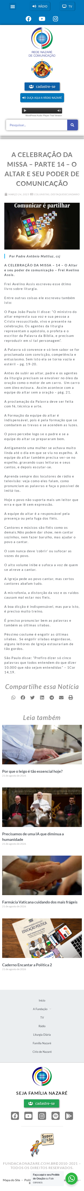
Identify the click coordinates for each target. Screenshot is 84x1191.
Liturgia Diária (42, 1034)
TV (42, 1017)
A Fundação (40, 1009)
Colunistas (41, 194)
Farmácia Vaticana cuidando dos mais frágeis (40, 902)
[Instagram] (42, 1116)
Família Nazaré (42, 1043)
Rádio (42, 1026)
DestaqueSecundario (65, 194)
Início (42, 1000)
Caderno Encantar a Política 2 (27, 964)
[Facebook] (15, 1116)
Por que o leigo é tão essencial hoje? (32, 771)
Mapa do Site (11, 1180)
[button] (12, 6)
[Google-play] (69, 1116)
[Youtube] (28, 1116)
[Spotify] (55, 1116)
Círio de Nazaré (42, 1051)
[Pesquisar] (72, 125)
